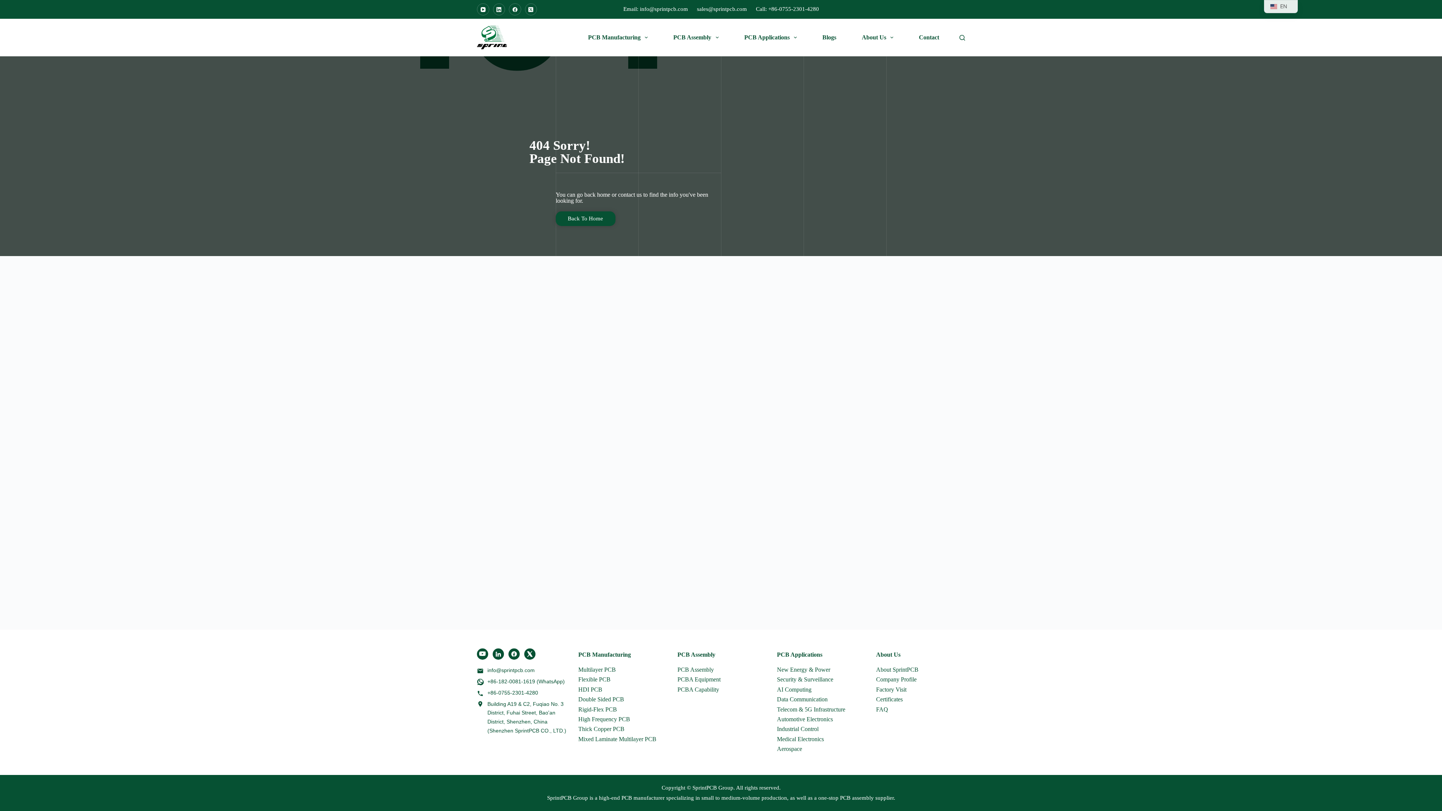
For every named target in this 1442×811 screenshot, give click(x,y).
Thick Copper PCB (601, 729)
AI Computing (794, 689)
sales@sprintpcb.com (722, 9)
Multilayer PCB (597, 669)
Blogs (829, 37)
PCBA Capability (698, 689)
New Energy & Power (803, 669)
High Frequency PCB (604, 719)
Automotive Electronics (805, 719)
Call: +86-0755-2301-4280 (787, 9)
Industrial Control (798, 729)
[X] (529, 654)
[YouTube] (483, 9)
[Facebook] (515, 9)
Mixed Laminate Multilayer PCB (617, 739)
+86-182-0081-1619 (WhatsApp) (526, 681)
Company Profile (896, 679)
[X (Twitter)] (531, 9)
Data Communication (802, 699)
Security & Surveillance (805, 679)
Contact (929, 37)
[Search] (962, 38)
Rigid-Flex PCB (597, 709)
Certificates (889, 699)
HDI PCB (590, 689)
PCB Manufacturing (614, 37)
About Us (874, 37)
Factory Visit (891, 689)
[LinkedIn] (499, 9)
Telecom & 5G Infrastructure (811, 709)
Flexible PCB (594, 679)
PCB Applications (767, 37)
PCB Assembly (692, 37)
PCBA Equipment (699, 679)
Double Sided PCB (601, 699)
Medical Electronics (800, 739)
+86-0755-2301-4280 (512, 693)
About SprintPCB (897, 669)
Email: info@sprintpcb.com (655, 9)
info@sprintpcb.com (511, 670)
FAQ (882, 709)
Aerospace (789, 749)
